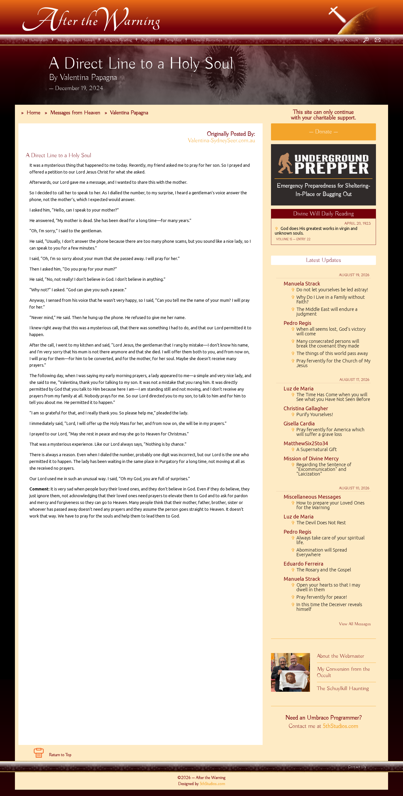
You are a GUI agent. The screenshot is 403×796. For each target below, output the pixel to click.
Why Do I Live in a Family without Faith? (328, 299)
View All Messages (355, 624)
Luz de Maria (299, 388)
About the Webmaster (340, 656)
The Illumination (35, 40)
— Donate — (323, 132)
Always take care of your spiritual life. (328, 540)
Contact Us (357, 767)
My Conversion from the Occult (343, 672)
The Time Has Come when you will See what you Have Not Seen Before (330, 397)
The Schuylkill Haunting (343, 688)
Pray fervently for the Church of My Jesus (330, 363)
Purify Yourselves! (312, 414)
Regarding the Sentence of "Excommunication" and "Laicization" (321, 469)
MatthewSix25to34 (306, 443)
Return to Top (60, 755)
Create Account (346, 40)
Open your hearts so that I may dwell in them (325, 587)
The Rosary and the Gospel (321, 569)
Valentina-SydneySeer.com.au (221, 140)
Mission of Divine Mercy (311, 458)
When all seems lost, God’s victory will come (328, 331)
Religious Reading (118, 40)
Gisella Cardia (299, 423)
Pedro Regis (297, 323)
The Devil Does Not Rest (318, 522)
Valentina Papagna (129, 112)
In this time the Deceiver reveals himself (326, 607)
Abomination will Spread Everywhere (319, 552)
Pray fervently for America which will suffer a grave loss (328, 432)
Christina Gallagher (306, 408)
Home (33, 112)
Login (320, 40)
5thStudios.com (340, 726)
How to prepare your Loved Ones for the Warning (328, 505)
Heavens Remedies (206, 40)
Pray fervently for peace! (319, 597)
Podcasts (148, 40)
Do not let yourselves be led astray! (329, 289)
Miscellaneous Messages (312, 497)
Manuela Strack (302, 283)
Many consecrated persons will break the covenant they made (325, 343)
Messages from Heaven (75, 40)
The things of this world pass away (329, 353)
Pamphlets (172, 40)
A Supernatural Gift (314, 449)
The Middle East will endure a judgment (324, 311)
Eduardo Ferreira (303, 564)
